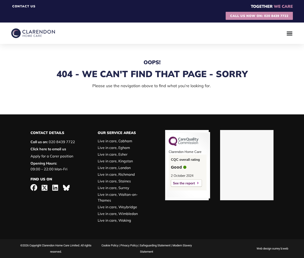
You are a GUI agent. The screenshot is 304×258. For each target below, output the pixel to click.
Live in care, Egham (114, 147)
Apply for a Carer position (51, 156)
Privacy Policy (129, 245)
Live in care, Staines (114, 181)
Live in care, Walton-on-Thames (118, 197)
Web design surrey (268, 248)
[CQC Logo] (184, 145)
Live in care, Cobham (115, 141)
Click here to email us (48, 149)
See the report (184, 183)
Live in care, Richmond (116, 174)
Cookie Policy (109, 245)
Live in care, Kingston (115, 161)
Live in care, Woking (114, 220)
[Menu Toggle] (289, 33)
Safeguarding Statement (155, 245)
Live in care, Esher (113, 154)
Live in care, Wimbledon (118, 213)
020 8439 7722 (52, 142)
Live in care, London (114, 167)
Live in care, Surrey (113, 188)
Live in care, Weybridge (117, 207)
